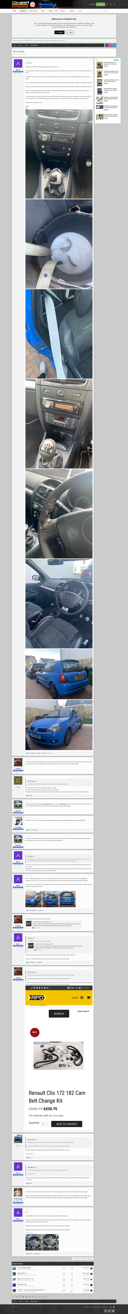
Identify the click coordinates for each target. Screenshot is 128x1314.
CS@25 (51, 11)
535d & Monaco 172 (18, 1204)
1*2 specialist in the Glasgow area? (41, 921)
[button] (111, 4)
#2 (91, 759)
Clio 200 (18, 772)
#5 (91, 817)
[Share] (89, 60)
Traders (71, 11)
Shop (80, 11)
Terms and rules (95, 1307)
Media (43, 11)
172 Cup (18, 1147)
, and (35, 910)
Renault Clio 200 (21, 1284)
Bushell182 (20, 1275)
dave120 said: (31, 1167)
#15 (91, 1209)
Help (110, 1307)
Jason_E (19, 1280)
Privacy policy (104, 1307)
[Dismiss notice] (114, 41)
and (32, 830)
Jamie (18, 1286)
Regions (62, 11)
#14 (91, 1189)
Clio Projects (30, 1269)
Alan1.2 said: (31, 781)
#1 (91, 60)
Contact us (87, 1307)
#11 (91, 968)
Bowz (18, 1269)
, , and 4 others (40, 753)
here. (64, 40)
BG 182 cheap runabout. (24, 1267)
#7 (91, 852)
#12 (91, 1135)
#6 (91, 835)
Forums (22, 11)
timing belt (47, 804)
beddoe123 (20, 1291)
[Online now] (18, 1196)
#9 (91, 916)
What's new (33, 11)
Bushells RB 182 (21, 1273)
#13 (91, 1163)
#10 (91, 934)
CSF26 (56, 11)
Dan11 (87, 1269)
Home (14, 11)
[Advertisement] (105, 150)
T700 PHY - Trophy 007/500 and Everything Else (30, 1290)
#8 (91, 876)
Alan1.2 (16, 54)
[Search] (114, 4)
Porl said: (30, 856)
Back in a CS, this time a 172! (25, 1279)
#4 (91, 801)
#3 (91, 777)
